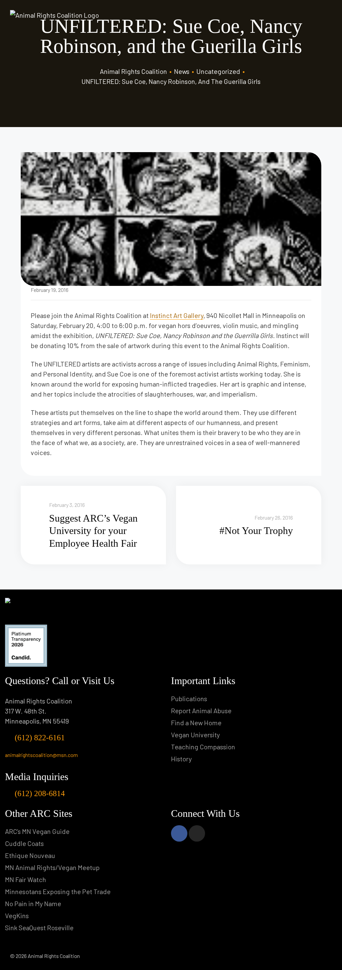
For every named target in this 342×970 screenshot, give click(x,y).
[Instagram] (197, 833)
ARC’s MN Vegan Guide (37, 831)
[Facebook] (179, 833)
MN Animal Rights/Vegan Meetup (52, 867)
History (181, 759)
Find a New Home (196, 723)
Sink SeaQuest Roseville (39, 928)
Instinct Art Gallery (176, 315)
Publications (189, 698)
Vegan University (195, 735)
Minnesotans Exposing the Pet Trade (58, 891)
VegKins (17, 915)
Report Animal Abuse (201, 711)
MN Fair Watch (25, 879)
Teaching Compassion (203, 747)
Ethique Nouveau (30, 855)
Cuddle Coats (24, 843)
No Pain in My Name (33, 903)
